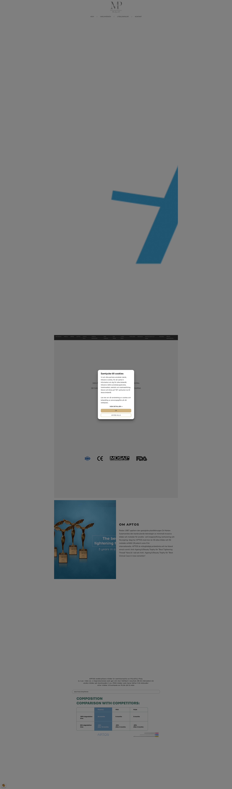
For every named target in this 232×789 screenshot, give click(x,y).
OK (116, 410)
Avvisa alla (116, 415)
